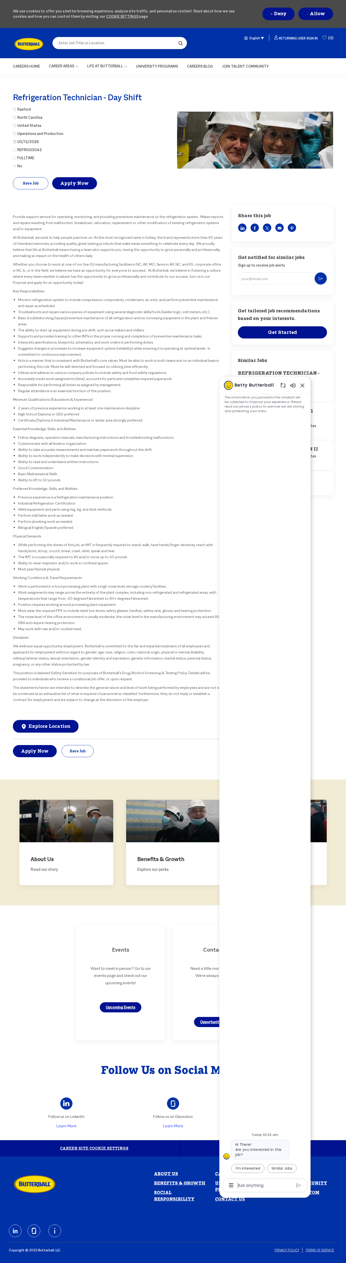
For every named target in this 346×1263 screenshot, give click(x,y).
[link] (29, 44)
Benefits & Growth (179, 1183)
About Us (166, 1173)
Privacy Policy (287, 1250)
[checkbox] (30, 183)
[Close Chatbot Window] (302, 385)
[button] (180, 43)
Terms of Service (319, 1250)
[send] (299, 1185)
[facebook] (15, 1231)
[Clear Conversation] (283, 385)
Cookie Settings (122, 16)
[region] (265, 785)
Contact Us (230, 1199)
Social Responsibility (174, 1195)
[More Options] (231, 1185)
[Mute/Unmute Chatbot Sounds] (293, 385)
